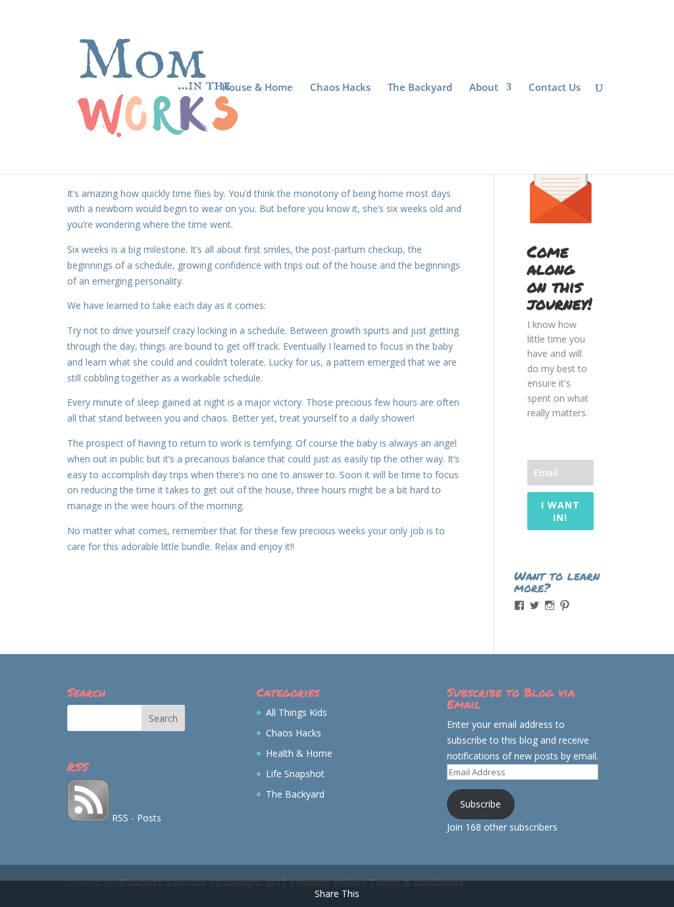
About (483, 88)
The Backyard (420, 88)
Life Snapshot (295, 773)
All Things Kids (296, 712)
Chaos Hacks (340, 88)
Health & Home (299, 753)
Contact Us (555, 88)
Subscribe (480, 804)
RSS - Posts (135, 817)
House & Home (257, 88)
